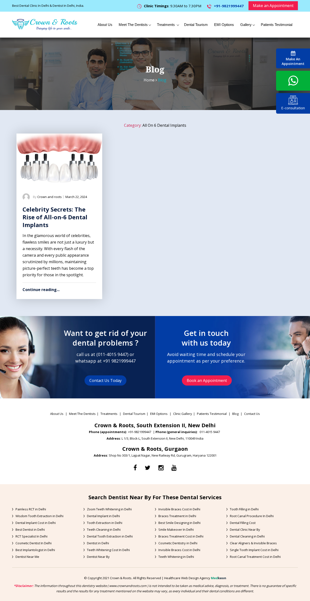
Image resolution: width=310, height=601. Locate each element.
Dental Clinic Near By (245, 529)
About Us (105, 25)
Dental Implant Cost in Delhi (36, 523)
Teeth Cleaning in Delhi (104, 529)
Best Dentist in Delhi (30, 529)
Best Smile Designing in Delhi (179, 523)
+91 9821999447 (119, 361)
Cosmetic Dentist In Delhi (34, 543)
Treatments (166, 25)
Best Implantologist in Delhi (35, 550)
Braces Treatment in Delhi (177, 516)
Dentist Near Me (27, 556)
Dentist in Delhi (98, 543)
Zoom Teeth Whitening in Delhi (109, 509)
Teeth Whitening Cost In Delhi (108, 550)
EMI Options (224, 25)
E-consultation (293, 107)
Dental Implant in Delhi (103, 516)
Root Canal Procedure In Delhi (252, 516)
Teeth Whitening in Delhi (176, 556)
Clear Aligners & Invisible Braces (253, 543)
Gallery (246, 25)
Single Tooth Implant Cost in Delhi (254, 550)
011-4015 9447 (112, 354)
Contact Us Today (105, 380)
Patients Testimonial (276, 25)
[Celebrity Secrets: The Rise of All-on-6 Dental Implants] (59, 158)
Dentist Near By (98, 556)
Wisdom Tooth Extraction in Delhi (39, 516)
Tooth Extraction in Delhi (104, 523)
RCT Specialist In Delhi (31, 536)
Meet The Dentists (133, 25)
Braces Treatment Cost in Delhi (180, 536)
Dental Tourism (196, 25)
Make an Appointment (273, 5)
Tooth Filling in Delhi (244, 509)
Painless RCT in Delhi (31, 509)
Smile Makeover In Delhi (176, 529)
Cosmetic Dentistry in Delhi (177, 543)
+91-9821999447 (229, 5)
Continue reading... (41, 289)
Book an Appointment (207, 380)
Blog (235, 413)
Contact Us (252, 413)
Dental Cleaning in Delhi (247, 536)
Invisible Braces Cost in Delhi (179, 509)
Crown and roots (49, 197)
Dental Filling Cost (243, 523)
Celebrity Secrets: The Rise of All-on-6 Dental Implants (55, 217)
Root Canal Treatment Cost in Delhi (255, 556)
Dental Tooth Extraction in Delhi (110, 536)
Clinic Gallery (182, 413)
